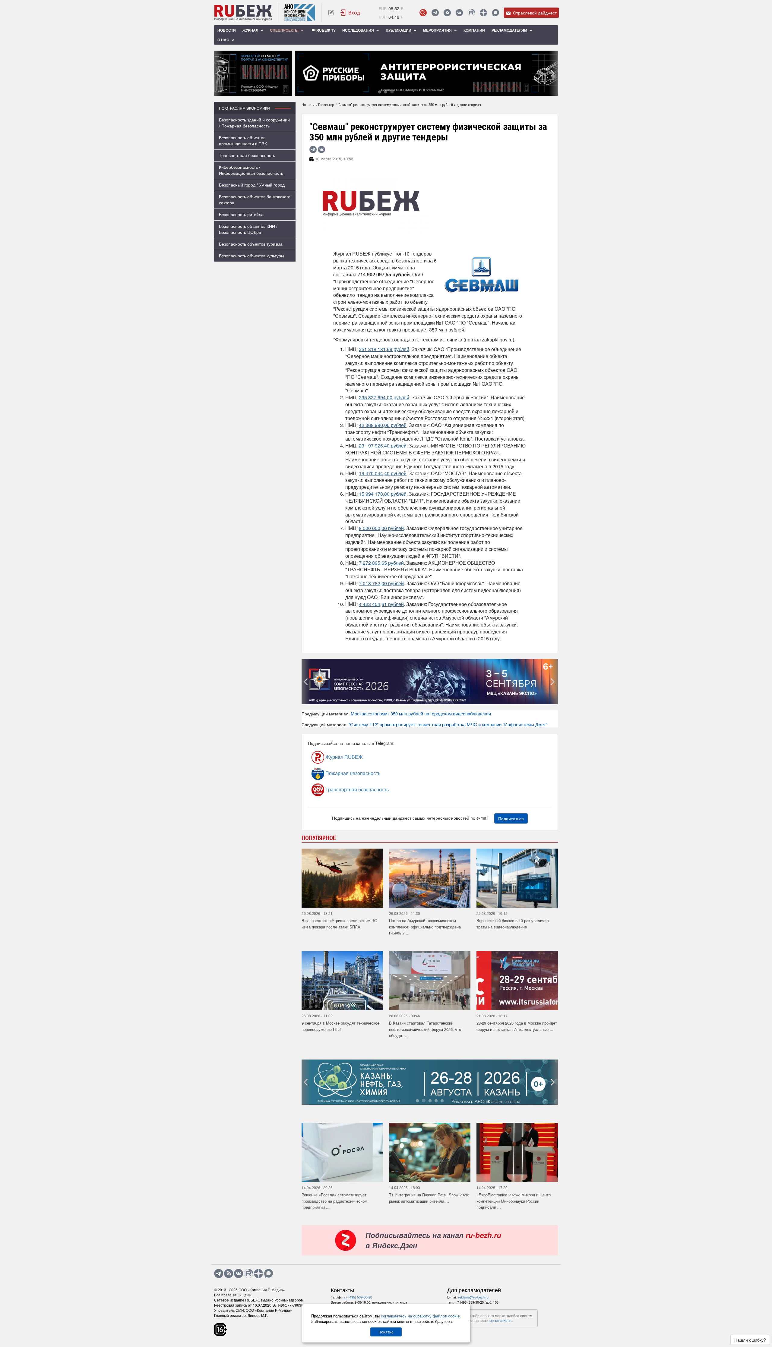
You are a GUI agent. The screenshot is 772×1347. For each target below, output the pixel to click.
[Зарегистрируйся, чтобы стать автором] (330, 12)
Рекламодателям (510, 30)
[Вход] (350, 12)
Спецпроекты (284, 30)
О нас (223, 39)
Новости (226, 30)
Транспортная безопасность (247, 155)
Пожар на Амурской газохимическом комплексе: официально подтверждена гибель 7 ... (425, 927)
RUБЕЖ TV (325, 30)
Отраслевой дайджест (534, 13)
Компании (474, 30)
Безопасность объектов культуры (251, 256)
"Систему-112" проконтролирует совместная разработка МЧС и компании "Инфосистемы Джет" (448, 724)
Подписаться (511, 818)
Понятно (386, 1331)
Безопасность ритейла (241, 214)
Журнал (250, 30)
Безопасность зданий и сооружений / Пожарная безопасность (254, 123)
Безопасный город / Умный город (252, 185)
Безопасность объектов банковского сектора (254, 199)
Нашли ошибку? (750, 1340)
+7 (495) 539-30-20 (357, 1297)
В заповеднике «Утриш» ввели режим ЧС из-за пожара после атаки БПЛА (339, 924)
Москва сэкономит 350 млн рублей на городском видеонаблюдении (421, 713)
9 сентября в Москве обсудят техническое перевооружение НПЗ (340, 1026)
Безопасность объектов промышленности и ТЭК (243, 140)
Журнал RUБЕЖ (343, 756)
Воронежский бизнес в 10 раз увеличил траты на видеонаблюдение (512, 924)
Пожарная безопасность (352, 773)
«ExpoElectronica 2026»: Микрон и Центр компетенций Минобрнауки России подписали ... (513, 1201)
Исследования (358, 30)
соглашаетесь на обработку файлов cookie (420, 1316)
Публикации (399, 30)
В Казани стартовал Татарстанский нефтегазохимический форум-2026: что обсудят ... (425, 1029)
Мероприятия (438, 30)
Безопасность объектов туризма (251, 244)
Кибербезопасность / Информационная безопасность (251, 170)
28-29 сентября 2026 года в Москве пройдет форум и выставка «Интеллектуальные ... (516, 1026)
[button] (379, 91)
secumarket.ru (501, 1320)
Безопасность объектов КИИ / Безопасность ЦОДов (248, 229)
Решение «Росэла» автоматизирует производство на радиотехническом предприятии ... (334, 1201)
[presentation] (218, 73)
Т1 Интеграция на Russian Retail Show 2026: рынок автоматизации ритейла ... (429, 1198)
